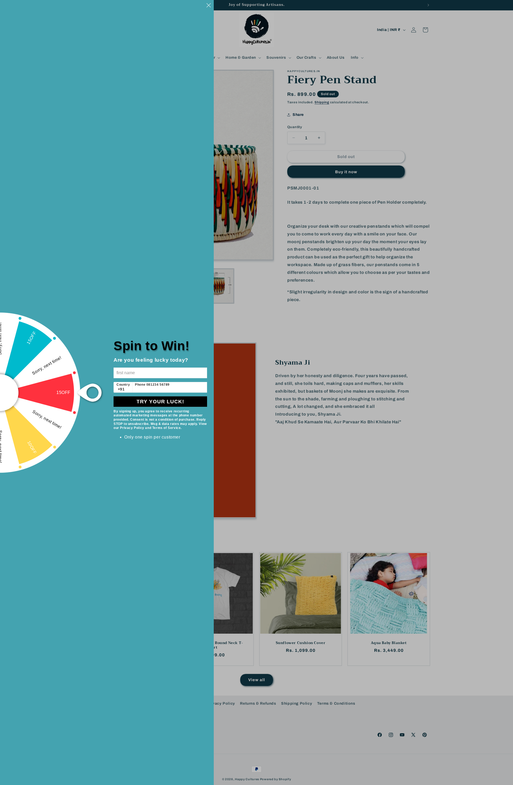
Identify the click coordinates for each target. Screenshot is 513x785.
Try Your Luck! (160, 401)
